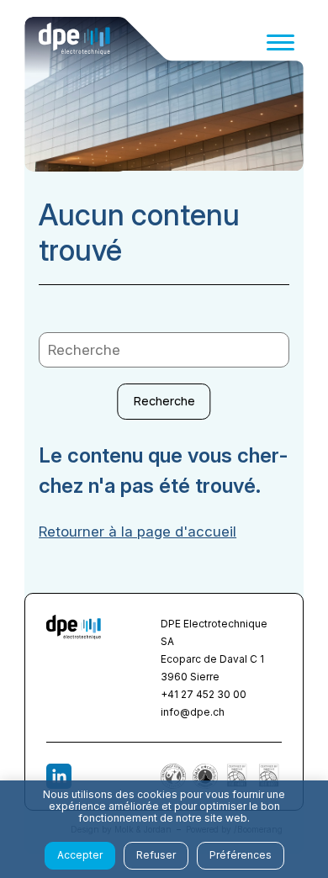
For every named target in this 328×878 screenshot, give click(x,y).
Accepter (80, 855)
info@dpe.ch (193, 712)
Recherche (164, 401)
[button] (280, 42)
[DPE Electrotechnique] (74, 42)
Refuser (156, 855)
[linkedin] (58, 776)
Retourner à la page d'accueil (137, 531)
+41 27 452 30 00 (203, 694)
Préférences (240, 855)
